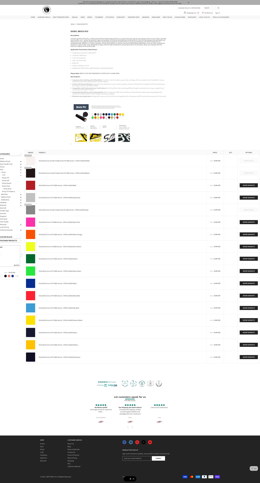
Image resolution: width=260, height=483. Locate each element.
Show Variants (249, 185)
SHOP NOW (173, 2)
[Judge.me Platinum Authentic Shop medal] (125, 383)
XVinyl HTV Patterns (8, 191)
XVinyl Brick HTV (82, 24)
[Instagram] (131, 442)
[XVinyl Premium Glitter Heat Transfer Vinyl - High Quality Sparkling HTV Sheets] (12, 256)
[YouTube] (150, 442)
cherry (15, 276)
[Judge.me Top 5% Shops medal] (159, 383)
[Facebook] (124, 442)
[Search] (212, 7)
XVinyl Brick (7, 189)
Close (188, 2)
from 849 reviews (130, 401)
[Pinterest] (137, 442)
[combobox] (210, 7)
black (8, 276)
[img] (130, 399)
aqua (4, 276)
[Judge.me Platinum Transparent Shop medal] (133, 383)
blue (11, 276)
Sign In (217, 13)
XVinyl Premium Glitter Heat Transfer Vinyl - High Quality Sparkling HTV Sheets (12, 270)
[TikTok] (144, 442)
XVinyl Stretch (6, 183)
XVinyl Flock (6, 186)
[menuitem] (10, 158)
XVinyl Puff (5, 180)
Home (72, 24)
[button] (10, 161)
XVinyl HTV (5, 178)
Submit (158, 458)
